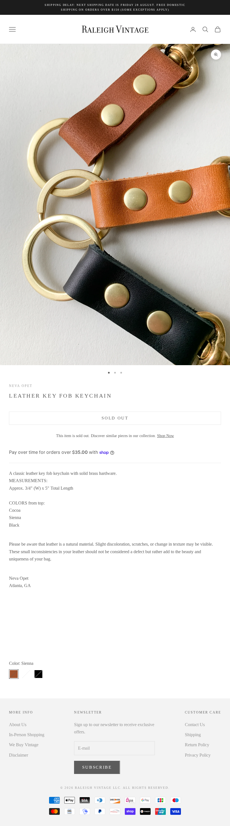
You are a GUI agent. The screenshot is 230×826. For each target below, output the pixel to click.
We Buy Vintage (23, 744)
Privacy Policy (198, 755)
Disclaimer (18, 755)
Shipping (193, 734)
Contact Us (195, 724)
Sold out (115, 418)
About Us (17, 724)
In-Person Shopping (26, 734)
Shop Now (165, 435)
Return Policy (197, 744)
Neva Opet (20, 386)
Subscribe (97, 767)
